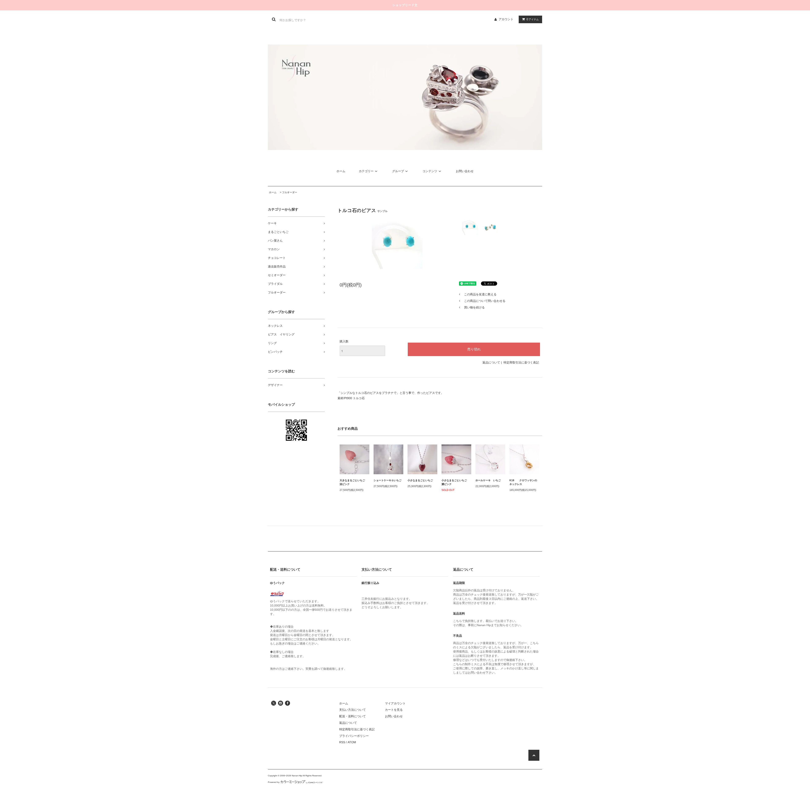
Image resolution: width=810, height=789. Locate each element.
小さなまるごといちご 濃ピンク (455, 482)
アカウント (506, 19)
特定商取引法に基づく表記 (521, 362)
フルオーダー (289, 192)
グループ (398, 171)
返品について (491, 362)
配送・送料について (352, 716)
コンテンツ (430, 171)
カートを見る (394, 709)
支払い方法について (352, 709)
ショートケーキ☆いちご (387, 480)
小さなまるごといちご (420, 480)
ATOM (352, 742)
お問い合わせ (465, 171)
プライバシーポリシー (354, 736)
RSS (342, 742)
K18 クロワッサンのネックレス (523, 482)
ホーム (340, 171)
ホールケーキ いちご (488, 480)
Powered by (273, 782)
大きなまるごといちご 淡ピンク (353, 482)
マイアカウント (395, 703)
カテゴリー (366, 171)
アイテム (532, 19)
